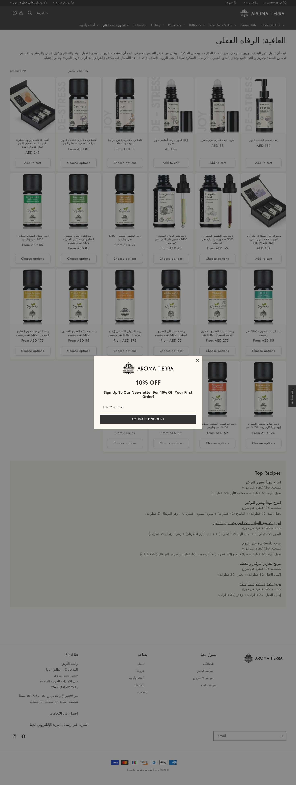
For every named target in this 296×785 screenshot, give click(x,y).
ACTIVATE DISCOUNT (148, 419)
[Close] (197, 361)
